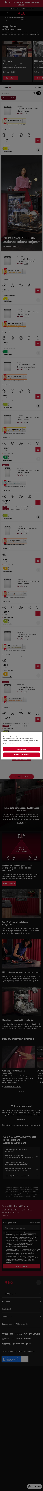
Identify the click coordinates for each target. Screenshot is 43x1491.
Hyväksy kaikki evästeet (21, 754)
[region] (21, 745)
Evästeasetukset (22, 749)
